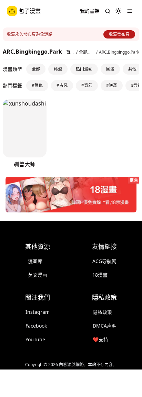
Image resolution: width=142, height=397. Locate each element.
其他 (132, 69)
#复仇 (37, 85)
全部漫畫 (85, 52)
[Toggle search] (107, 10)
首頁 (68, 52)
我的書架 (89, 11)
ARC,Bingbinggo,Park (119, 52)
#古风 (62, 85)
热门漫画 (84, 69)
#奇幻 (86, 85)
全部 (36, 69)
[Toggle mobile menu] (129, 10)
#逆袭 (111, 85)
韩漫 (58, 69)
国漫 (110, 69)
